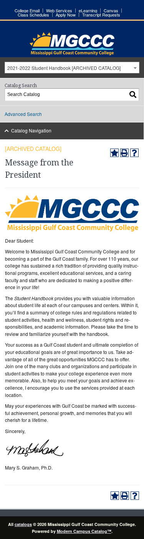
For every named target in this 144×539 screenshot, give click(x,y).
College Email (27, 10)
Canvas (111, 10)
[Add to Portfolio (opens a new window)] (114, 153)
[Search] (133, 94)
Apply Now (66, 15)
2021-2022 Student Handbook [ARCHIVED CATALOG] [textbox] (64, 67)
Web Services (59, 10)
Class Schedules (33, 15)
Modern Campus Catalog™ (84, 531)
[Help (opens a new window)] (134, 153)
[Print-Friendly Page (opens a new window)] (124, 153)
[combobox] (72, 67)
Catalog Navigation (31, 130)
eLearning (88, 10)
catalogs (23, 524)
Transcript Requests (101, 15)
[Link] (72, 53)
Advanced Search (23, 114)
